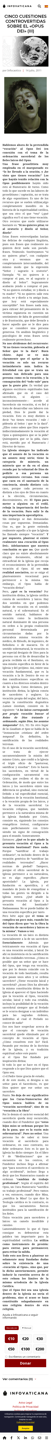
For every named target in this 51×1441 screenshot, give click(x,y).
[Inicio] (4, 1438)
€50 (11, 1349)
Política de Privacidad (25, 1406)
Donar (25, 1363)
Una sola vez (11, 1328)
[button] (25, 1379)
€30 (40, 1338)
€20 (25, 1338)
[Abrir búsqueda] (39, 6)
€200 (40, 1349)
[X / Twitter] (18, 1438)
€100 (25, 1349)
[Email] (39, 1438)
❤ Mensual (26, 1328)
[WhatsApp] (32, 1438)
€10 (11, 1338)
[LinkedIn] (25, 1438)
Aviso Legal (25, 1402)
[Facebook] (11, 1438)
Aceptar (25, 1428)
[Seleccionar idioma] (46, 6)
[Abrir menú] (46, 1438)
